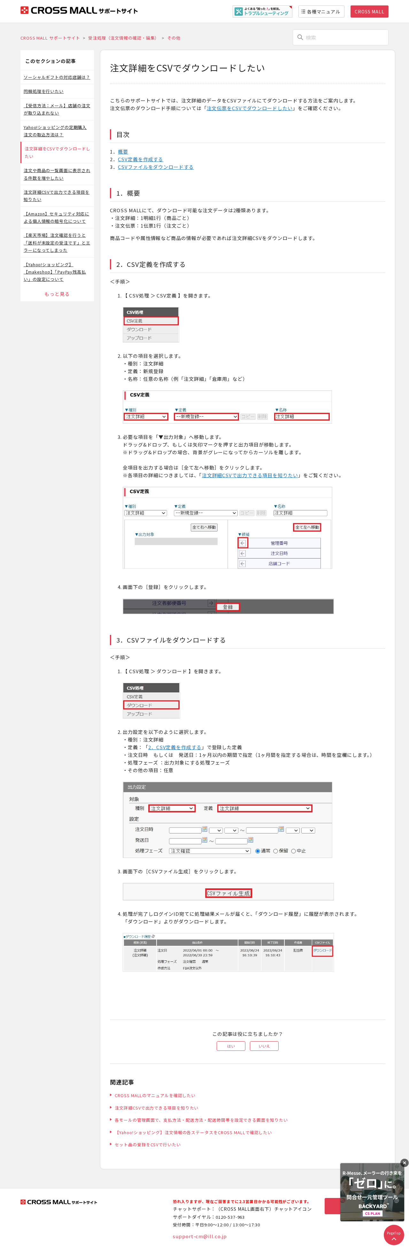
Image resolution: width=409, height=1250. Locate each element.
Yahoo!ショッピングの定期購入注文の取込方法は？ (55, 131)
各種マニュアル (323, 11)
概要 (123, 151)
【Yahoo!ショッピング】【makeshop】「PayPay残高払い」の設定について (55, 271)
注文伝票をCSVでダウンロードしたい (250, 108)
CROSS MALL (369, 11)
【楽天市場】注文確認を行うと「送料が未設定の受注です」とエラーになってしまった (57, 242)
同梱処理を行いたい (44, 91)
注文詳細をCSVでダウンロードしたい (57, 152)
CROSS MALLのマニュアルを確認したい (155, 1095)
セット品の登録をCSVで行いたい (148, 1144)
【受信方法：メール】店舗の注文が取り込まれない (57, 109)
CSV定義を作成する (140, 159)
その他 (174, 38)
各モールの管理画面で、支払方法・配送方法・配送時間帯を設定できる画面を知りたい (201, 1120)
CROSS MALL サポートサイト (50, 38)
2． (152, 747)
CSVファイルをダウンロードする (156, 166)
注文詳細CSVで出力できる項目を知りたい (56, 195)
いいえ (264, 1046)
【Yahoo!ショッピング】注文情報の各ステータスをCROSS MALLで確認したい (193, 1132)
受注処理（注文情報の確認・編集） (123, 38)
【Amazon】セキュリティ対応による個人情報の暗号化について (56, 217)
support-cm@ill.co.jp (200, 1236)
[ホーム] (79, 12)
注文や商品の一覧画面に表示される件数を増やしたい (57, 174)
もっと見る (57, 293)
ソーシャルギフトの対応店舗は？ (57, 77)
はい (231, 1046)
